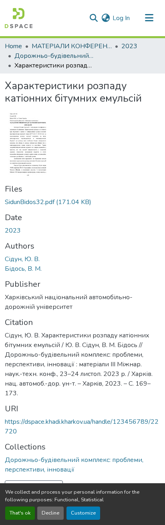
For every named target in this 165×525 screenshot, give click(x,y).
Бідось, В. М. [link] (23, 268)
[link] (82, 202)
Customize (83, 513)
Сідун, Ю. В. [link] (22, 259)
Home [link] (13, 46)
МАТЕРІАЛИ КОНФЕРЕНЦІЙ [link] (72, 46)
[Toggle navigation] (149, 18)
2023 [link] (129, 46)
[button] (18, 18)
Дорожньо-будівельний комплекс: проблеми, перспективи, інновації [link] (54, 55)
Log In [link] (121, 18)
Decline (50, 513)
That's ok (20, 513)
